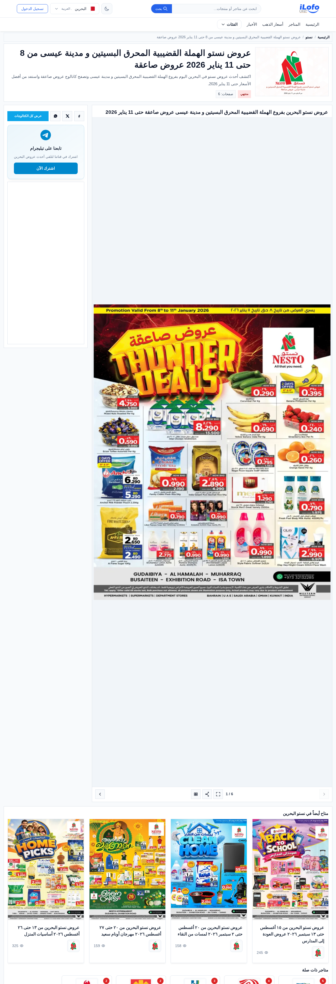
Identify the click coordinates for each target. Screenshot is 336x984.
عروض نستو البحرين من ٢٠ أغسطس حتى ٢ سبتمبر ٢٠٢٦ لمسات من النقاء (210, 931)
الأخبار (252, 24)
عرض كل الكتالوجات (28, 116)
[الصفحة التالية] (100, 794)
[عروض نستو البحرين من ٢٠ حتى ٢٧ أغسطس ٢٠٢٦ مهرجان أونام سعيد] (127, 869)
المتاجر (294, 24)
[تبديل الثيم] (106, 8)
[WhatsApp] (55, 116)
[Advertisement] (45, 263)
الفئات (232, 24)
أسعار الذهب (272, 24)
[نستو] (318, 952)
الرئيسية (312, 24)
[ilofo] (309, 8)
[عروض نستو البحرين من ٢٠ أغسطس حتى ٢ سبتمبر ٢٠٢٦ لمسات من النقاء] (209, 869)
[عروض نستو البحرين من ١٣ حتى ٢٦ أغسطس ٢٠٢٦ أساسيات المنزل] (46, 869)
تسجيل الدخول (32, 9)
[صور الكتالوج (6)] (196, 794)
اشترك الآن (45, 168)
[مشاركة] (207, 794)
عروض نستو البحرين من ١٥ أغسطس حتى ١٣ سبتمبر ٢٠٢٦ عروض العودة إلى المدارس (292, 934)
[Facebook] (79, 116)
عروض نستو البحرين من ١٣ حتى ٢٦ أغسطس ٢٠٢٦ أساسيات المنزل (49, 931)
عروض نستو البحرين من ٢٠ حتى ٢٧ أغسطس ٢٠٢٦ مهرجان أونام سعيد (130, 930)
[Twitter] (67, 116)
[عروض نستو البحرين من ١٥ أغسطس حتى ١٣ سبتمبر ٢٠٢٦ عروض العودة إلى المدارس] (290, 869)
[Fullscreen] (218, 794)
